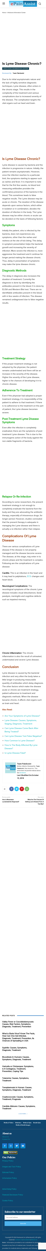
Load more (22, 1113)
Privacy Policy (7, 1161)
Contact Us (6, 1139)
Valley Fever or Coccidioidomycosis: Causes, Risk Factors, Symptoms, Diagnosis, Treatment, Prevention (18, 1024)
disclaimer (22, 773)
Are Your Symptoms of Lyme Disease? (22, 716)
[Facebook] (11, 789)
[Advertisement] (23, 38)
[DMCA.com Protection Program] (9, 1153)
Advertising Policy (9, 1189)
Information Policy (9, 1178)
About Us (5, 1137)
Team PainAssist (18, 73)
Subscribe (23, 1223)
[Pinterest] (22, 789)
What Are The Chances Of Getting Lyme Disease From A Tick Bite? (34, 802)
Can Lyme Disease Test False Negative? (23, 736)
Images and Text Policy (11, 1167)
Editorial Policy (8, 1172)
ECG (29, 576)
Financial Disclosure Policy (12, 1195)
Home (4, 12)
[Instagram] (10, 1145)
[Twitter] (16, 789)
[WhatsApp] (27, 789)
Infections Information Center (16, 12)
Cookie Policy (7, 1201)
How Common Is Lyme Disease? (20, 741)
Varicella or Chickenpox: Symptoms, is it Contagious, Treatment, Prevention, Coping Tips (18, 1068)
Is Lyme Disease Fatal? (15, 753)
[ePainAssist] (23, 4)
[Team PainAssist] (10, 771)
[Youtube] (22, 1145)
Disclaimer (26, 1240)
